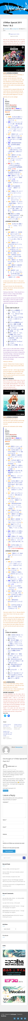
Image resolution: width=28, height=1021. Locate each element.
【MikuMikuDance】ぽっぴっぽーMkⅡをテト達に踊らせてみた (15, 660)
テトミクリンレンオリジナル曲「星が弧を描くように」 (15, 123)
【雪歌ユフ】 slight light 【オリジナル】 (15, 537)
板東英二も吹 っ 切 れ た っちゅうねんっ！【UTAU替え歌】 (15, 271)
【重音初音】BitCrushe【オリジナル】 (15, 600)
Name (5, 820)
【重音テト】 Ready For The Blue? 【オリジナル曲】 (15, 261)
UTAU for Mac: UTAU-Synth (13, 903)
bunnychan (7, 28)
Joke (4, 898)
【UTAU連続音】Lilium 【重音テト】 (14, 187)
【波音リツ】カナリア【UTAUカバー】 (15, 248)
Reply (6, 790)
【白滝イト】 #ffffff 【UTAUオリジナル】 (15, 182)
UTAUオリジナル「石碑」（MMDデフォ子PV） (15, 488)
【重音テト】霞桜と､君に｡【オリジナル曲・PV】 (15, 515)
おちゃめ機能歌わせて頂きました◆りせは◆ (15, 323)
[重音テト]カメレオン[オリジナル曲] (15, 218)
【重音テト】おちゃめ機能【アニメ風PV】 (15, 677)
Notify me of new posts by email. (11, 847)
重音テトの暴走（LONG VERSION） (14, 214)
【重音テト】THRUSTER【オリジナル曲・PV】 (15, 244)
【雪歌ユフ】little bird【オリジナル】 (14, 511)
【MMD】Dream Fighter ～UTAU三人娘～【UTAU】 (15, 256)
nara (4, 903)
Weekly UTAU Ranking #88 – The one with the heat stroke (7, 733)
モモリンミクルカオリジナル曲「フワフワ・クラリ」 (15, 160)
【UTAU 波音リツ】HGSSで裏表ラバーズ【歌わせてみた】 (15, 451)
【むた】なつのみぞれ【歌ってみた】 (15, 326)
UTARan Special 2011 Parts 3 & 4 (18, 725)
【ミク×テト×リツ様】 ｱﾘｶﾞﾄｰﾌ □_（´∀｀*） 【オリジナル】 (15, 198)
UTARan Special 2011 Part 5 (7, 725)
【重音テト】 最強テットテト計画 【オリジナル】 (15, 582)
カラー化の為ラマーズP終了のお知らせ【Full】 (15, 674)
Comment (6, 802)
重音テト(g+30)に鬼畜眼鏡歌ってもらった (15, 471)
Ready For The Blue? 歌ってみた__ (15, 342)
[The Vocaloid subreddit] (14, 990)
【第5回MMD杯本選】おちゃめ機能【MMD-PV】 (15, 650)
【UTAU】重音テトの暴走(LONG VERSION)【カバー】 (15, 118)
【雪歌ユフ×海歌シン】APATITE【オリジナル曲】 (15, 573)
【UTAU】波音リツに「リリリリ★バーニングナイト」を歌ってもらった (15, 129)
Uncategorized (15, 28)
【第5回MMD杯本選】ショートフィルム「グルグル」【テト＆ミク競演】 (15, 506)
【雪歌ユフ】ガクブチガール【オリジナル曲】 (15, 193)
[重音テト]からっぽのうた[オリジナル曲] (15, 447)
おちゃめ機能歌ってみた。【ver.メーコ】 (15, 311)
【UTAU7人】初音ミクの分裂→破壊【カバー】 (15, 596)
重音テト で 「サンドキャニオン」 (15, 578)
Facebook (5, 935)
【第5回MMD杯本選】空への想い (14, 252)
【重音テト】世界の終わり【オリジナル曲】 (15, 532)
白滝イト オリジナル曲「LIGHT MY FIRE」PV (15, 540)
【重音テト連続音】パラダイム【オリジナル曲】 (15, 456)
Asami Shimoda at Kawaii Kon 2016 (11, 876)
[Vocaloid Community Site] (14, 981)
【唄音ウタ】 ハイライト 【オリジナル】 (15, 135)
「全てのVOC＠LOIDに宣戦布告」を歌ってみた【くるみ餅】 (15, 338)
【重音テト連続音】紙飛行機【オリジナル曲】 (15, 266)
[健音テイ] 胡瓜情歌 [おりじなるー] (15, 233)
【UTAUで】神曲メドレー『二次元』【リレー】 (15, 225)
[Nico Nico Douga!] (14, 962)
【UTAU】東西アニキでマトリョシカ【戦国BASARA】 (15, 462)
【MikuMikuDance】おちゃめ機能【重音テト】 (15, 666)
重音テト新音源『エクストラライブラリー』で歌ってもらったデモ (15, 520)
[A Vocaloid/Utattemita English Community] (14, 971)
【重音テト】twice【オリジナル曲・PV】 (15, 592)
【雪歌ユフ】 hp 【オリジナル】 (15, 569)
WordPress (3, 1016)
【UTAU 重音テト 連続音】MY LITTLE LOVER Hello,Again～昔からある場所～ (15, 483)
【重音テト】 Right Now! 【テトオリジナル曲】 (15, 555)
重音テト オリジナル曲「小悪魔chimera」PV (15, 477)
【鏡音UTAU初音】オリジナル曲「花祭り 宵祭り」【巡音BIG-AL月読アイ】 (15, 209)
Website (5, 834)
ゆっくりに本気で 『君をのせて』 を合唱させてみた (15, 587)
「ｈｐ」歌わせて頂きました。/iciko (15, 314)
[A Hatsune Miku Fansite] (14, 953)
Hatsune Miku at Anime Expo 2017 (11, 869)
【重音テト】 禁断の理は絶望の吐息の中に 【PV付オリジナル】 (15, 172)
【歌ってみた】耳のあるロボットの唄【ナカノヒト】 (15, 318)
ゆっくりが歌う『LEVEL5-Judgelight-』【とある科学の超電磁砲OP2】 (15, 166)
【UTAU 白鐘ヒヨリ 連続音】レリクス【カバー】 (15, 546)
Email (4, 827)
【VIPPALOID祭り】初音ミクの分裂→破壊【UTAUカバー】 (15, 606)
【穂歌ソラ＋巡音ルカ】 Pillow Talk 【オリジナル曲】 (15, 467)
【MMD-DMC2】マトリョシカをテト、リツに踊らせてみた (15, 636)
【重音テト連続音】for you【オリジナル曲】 (15, 138)
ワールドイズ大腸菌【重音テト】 (15, 276)
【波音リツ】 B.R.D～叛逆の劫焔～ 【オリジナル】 (15, 203)
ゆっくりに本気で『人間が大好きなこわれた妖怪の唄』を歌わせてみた (15, 150)
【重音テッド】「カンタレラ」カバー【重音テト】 (15, 177)
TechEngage (13, 1014)
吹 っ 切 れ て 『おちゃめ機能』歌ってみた (15, 333)
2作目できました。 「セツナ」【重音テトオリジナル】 (15, 500)
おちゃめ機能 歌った (16, 345)
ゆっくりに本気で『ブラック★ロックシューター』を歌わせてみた (15, 563)
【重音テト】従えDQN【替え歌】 (14, 155)
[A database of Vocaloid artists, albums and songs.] (14, 999)
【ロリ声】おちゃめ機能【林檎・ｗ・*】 (15, 330)
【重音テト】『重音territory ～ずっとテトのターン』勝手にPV (15, 655)
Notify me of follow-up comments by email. (13, 843)
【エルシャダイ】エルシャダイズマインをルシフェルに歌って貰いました (15, 238)
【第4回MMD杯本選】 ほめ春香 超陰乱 (14, 143)
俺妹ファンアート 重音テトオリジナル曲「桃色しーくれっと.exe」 (15, 526)
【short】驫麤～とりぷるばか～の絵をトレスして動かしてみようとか (15, 641)
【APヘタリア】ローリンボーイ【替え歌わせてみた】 (15, 494)
